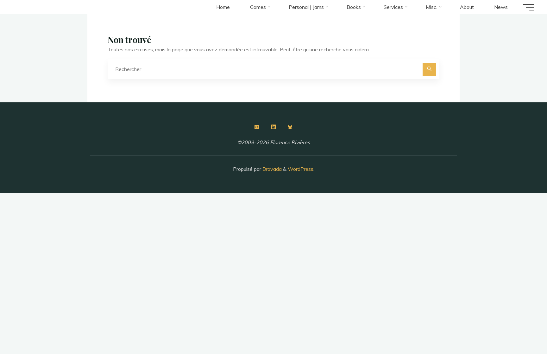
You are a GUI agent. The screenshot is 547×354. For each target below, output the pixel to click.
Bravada (271, 169)
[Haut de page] (522, 329)
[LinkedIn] (273, 127)
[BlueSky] (290, 127)
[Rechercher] (429, 69)
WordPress (300, 169)
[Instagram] (257, 127)
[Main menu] (528, 7)
